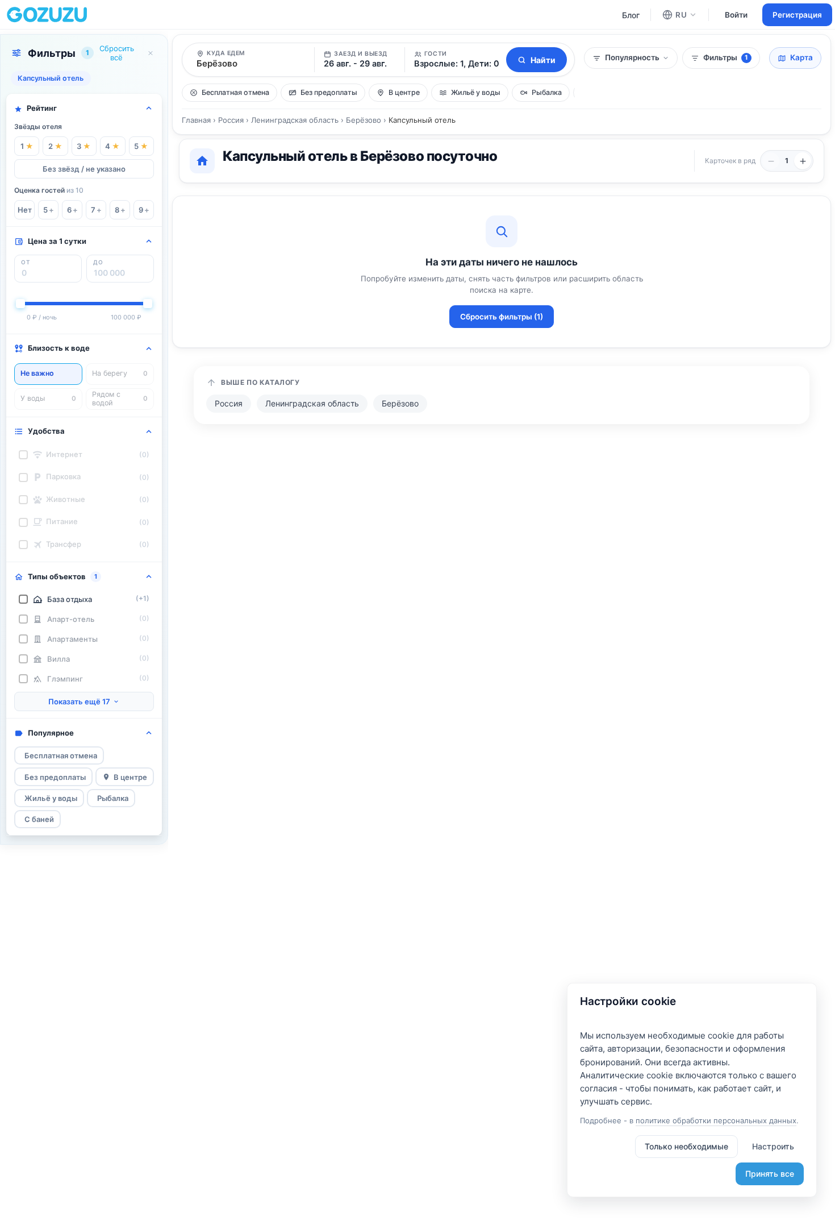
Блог (631, 15)
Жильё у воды (50, 798)
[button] (454, 59)
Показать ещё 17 (79, 701)
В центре (130, 777)
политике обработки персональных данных (716, 1120)
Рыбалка (112, 798)
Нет (25, 209)
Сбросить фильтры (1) (501, 316)
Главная (196, 119)
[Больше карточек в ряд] (802, 160)
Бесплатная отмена (60, 755)
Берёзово (363, 119)
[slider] (20, 303)
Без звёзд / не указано (84, 168)
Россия (231, 119)
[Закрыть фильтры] (150, 53)
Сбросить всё (116, 53)
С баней (39, 819)
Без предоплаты (55, 777)
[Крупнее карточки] (770, 160)
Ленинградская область (295, 119)
